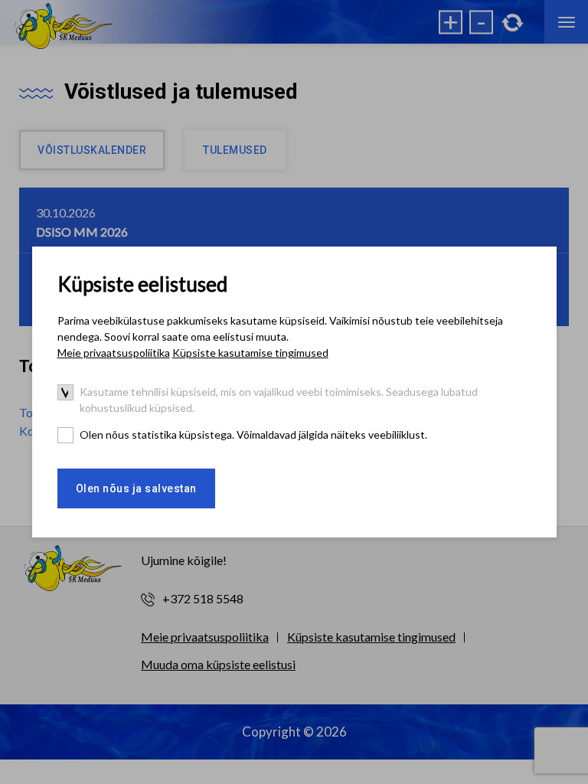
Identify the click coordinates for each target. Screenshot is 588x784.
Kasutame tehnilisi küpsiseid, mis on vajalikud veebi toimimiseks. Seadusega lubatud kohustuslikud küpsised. (279, 399)
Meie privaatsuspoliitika (113, 352)
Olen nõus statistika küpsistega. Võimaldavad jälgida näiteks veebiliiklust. (253, 434)
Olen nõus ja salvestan (136, 488)
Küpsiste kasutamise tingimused (250, 352)
